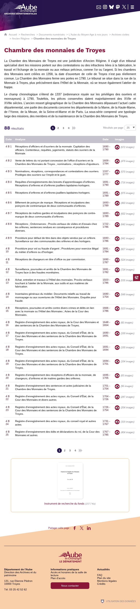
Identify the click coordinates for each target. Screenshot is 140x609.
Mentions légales (107, 580)
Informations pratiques (65, 569)
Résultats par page (113, 127)
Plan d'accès (58, 578)
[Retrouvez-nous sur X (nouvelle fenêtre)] (124, 7)
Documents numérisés (52, 34)
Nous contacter (70, 585)
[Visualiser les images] (117, 147)
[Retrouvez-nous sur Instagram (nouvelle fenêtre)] (105, 7)
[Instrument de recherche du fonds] (70, 480)
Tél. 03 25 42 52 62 (15, 589)
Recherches (28, 34)
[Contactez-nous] (98, 7)
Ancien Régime (21, 38)
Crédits (101, 583)
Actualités (103, 569)
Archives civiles (120, 34)
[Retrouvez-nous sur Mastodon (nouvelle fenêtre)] (118, 7)
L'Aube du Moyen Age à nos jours (88, 34)
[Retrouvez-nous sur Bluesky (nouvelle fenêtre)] (111, 7)
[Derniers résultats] (74, 128)
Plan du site (104, 577)
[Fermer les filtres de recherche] (136, 277)
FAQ (99, 575)
